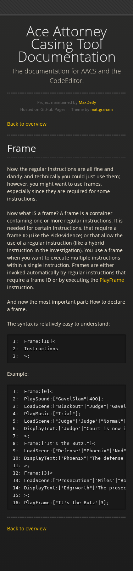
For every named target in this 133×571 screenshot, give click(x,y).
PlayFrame (112, 279)
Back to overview (26, 123)
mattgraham (101, 109)
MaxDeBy (87, 102)
